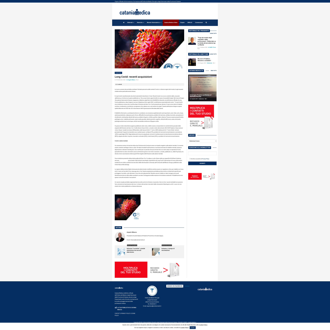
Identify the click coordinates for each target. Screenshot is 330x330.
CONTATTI (117, 313)
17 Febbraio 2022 (203, 47)
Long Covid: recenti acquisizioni (133, 76)
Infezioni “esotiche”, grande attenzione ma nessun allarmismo (136, 250)
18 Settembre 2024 (121, 79)
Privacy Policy (205, 159)
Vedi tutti (214, 70)
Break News (118, 73)
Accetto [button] (193, 327)
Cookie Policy (203, 325)
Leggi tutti (213, 33)
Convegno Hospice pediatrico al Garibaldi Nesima (200, 95)
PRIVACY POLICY (125, 313)
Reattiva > (194, 322)
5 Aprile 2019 (194, 98)
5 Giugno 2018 (202, 63)
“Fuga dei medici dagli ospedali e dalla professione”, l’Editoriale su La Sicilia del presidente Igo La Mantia (207, 41)
